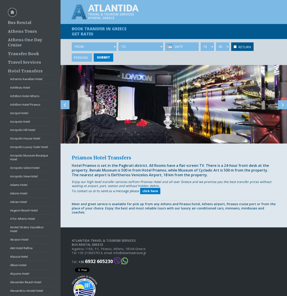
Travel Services (24, 62)
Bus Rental (19, 22)
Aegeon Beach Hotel (24, 210)
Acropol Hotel (19, 113)
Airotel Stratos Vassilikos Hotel (27, 229)
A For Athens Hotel (22, 219)
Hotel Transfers (25, 71)
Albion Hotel (18, 265)
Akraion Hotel (19, 239)
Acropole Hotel (20, 122)
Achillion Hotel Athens (24, 96)
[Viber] (117, 261)
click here (150, 191)
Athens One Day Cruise (25, 42)
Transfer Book (23, 53)
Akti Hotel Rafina (21, 248)
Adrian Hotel (18, 202)
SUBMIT (103, 57)
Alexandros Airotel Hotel (26, 291)
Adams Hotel (18, 185)
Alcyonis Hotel (19, 274)
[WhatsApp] (124, 261)
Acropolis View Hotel (24, 176)
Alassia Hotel (19, 257)
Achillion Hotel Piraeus (25, 104)
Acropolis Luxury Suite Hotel (29, 147)
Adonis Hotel (18, 193)
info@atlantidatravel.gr (129, 253)
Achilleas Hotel (20, 87)
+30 (95, 261)
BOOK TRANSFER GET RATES (99, 31)
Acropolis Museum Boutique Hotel (29, 157)
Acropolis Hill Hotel (22, 130)
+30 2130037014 (90, 253)
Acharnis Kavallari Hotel (26, 79)
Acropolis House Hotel (25, 138)
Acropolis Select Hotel (24, 168)
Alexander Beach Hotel (25, 282)
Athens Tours (22, 31)
